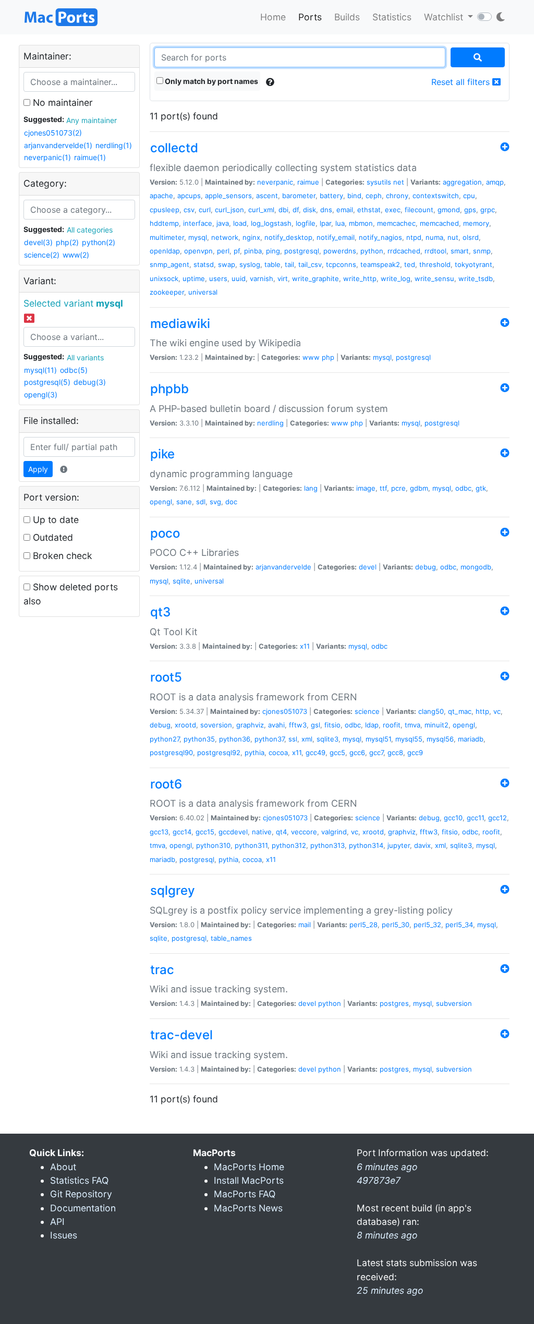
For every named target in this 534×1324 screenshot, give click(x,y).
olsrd (471, 237)
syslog (249, 264)
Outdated (51, 537)
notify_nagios (380, 237)
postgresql (301, 251)
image (365, 488)
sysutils (379, 182)
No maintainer (61, 102)
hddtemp (164, 223)
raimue (308, 182)
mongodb (475, 567)
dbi (283, 209)
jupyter (398, 845)
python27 (164, 739)
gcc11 (475, 817)
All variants (85, 357)
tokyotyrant (473, 264)
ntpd (413, 237)
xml (306, 739)
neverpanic (275, 182)
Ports (310, 16)
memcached (439, 223)
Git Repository (81, 1193)
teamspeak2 (380, 264)
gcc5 (337, 752)
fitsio (332, 725)
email (344, 209)
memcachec (396, 223)
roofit (391, 725)
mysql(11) (40, 370)
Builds (347, 16)
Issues (63, 1235)
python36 (234, 739)
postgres (394, 1003)
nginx (251, 237)
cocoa (278, 752)
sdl (200, 501)
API (57, 1221)
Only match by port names (210, 81)
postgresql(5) (47, 382)
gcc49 (315, 752)
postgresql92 (218, 752)
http (482, 711)
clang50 (431, 711)
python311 (251, 845)
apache (161, 195)
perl (223, 251)
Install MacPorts (249, 1180)
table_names (231, 938)
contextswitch (435, 195)
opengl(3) (40, 394)
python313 (327, 845)
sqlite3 (327, 739)
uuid (239, 278)
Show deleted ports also (70, 593)
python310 (213, 845)
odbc (463, 488)
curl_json (229, 209)
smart (460, 251)
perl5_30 (395, 924)
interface (197, 223)
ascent (267, 195)
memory (476, 223)
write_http (360, 278)
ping (273, 251)
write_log (395, 278)
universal (202, 292)
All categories (90, 229)
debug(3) (90, 382)
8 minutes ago (387, 1235)
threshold (435, 264)
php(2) (67, 242)
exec (392, 209)
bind (354, 195)
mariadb (470, 739)
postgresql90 (171, 752)
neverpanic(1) (47, 157)
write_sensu (434, 278)
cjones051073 (284, 711)
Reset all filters (461, 82)
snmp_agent (169, 264)
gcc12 (497, 817)
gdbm (419, 488)
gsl (315, 725)
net (398, 182)
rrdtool (435, 251)
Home (273, 16)
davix (422, 845)
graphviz (250, 725)
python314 (366, 845)
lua (340, 223)
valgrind (334, 832)
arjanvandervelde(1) (58, 145)
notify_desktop (288, 237)
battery (331, 195)
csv (189, 209)
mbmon (361, 223)
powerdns (339, 251)
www (311, 357)
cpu (469, 195)
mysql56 (440, 739)
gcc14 (182, 832)
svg (215, 501)
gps (470, 209)
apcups (189, 195)
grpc (487, 209)
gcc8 (395, 752)
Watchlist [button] (445, 16)
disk (309, 209)
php (328, 357)
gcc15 (205, 832)
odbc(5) (74, 370)
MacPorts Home (249, 1166)
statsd (203, 264)
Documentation (83, 1207)
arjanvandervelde (283, 567)
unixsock (164, 278)
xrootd (185, 725)
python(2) (98, 242)
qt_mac (459, 711)
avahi (276, 725)
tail (289, 264)
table (272, 264)
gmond (449, 209)
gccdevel (233, 832)
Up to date (54, 519)
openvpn (198, 251)
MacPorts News (248, 1207)
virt (282, 278)
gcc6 (357, 752)
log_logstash (271, 223)
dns (326, 209)
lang (311, 488)
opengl (161, 501)
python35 (199, 739)
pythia (254, 752)
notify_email (336, 237)
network (224, 237)
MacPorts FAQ (244, 1193)
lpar (325, 223)
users (218, 278)
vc (497, 711)
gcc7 (376, 752)
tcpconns (341, 264)
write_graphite (315, 278)
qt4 (281, 832)
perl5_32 (427, 924)
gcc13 (159, 832)
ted (409, 264)
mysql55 (408, 739)
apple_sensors (228, 195)
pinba (253, 251)
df (296, 209)
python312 (289, 845)
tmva (412, 725)
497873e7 (378, 1180)
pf (237, 251)
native (262, 832)
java (222, 223)
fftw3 (298, 725)
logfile (305, 223)
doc (231, 501)
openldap (165, 251)
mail (304, 924)
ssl (292, 739)
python (371, 251)
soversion (216, 725)
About (63, 1166)
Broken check (61, 555)
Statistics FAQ (79, 1180)
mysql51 (378, 739)
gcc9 (415, 752)
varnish (261, 278)
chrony (397, 195)
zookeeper (167, 292)
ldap (372, 725)
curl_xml (261, 209)
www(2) (76, 254)
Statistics (391, 16)
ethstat (369, 209)
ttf (383, 488)
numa (434, 237)
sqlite (181, 581)
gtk (481, 488)
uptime (194, 278)
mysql (197, 237)
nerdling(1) (113, 145)
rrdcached (403, 251)
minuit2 (436, 725)
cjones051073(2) (53, 132)
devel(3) (38, 242)
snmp (482, 251)
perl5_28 (363, 924)
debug (425, 567)
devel (368, 567)
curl (205, 209)
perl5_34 (459, 924)
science (367, 711)
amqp (495, 182)
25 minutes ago (390, 1290)
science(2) (41, 254)
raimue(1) (90, 157)
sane (184, 501)
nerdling (270, 423)
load (240, 223)
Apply (38, 469)
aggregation (462, 182)
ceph (374, 195)
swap (226, 264)
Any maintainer (91, 120)
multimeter (167, 237)
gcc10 (453, 817)
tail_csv (310, 264)
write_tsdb (475, 278)
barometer (298, 195)
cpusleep (164, 209)
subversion (454, 1003)
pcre (398, 488)
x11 (305, 646)
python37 (269, 739)
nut (452, 237)
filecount (419, 209)
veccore (304, 832)
